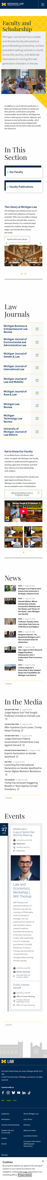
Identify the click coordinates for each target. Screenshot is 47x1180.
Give (15, 1100)
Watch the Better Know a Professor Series (22, 494)
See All (9, 684)
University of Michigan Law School (13, 4)
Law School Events (30, 1136)
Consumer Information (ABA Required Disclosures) (32, 1143)
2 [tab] (25, 273)
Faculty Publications (21, 187)
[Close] (43, 1161)
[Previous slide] (7, 243)
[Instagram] (8, 1093)
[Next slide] (39, 243)
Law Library (28, 1119)
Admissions (5, 1119)
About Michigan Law (31, 1114)
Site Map (4, 1155)
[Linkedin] (23, 1093)
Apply (9, 1100)
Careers (4, 1138)
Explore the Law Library (17, 239)
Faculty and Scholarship (10, 1125)
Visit (2, 1100)
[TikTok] (29, 1092)
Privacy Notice (25, 1174)
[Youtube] (18, 1093)
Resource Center (30, 1130)
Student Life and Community (7, 1131)
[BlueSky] (13, 1093)
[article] (25, 840)
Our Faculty (16, 172)
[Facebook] (2, 1093)
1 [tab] (21, 273)
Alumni (4, 1144)
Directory (27, 1125)
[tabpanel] (23, 235)
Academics (5, 1114)
